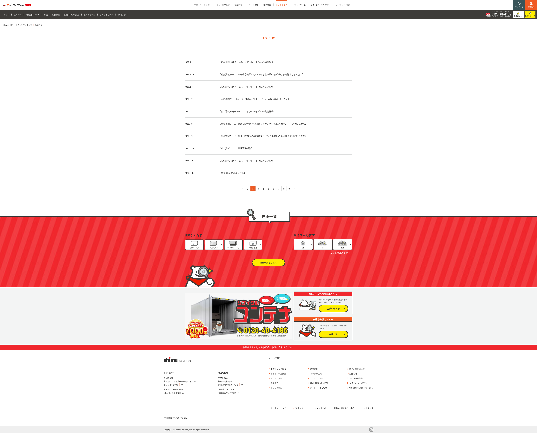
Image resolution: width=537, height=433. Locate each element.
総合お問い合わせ (357, 368)
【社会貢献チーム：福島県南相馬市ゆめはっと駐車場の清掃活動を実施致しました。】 (261, 74)
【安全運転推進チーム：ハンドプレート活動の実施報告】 (247, 62)
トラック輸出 (276, 387)
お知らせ (353, 373)
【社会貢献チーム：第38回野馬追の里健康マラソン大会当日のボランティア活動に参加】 (263, 123)
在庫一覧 (333, 334)
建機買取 (314, 368)
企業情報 (531, 7)
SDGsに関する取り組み (344, 407)
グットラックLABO (318, 387)
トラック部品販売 (278, 373)
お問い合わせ (530, 16)
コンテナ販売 (316, 373)
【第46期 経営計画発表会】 (232, 173)
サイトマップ (367, 407)
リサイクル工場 (319, 407)
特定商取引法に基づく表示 (361, 387)
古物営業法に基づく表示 (176, 418)
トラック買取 (276, 378)
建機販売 (274, 383)
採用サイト (300, 407)
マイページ (519, 7)
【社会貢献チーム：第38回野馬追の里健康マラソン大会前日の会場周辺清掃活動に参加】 (263, 136)
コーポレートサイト (279, 407)
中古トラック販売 (278, 368)
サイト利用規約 (356, 378)
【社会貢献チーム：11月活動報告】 (236, 148)
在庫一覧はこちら (268, 262)
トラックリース (317, 378)
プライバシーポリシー (359, 383)
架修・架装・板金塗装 (319, 383)
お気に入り (518, 16)
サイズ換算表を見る (340, 252)
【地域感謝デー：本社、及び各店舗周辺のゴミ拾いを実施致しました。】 (254, 99)
